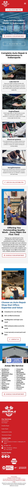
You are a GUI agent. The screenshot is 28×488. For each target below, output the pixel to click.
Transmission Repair (6, 435)
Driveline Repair (5, 425)
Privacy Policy (14, 476)
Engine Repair (5, 428)
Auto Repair (4, 422)
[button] (25, 3)
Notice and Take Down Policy (9, 480)
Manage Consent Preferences (14, 477)
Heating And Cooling (7, 432)
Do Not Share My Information (9, 479)
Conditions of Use (21, 479)
